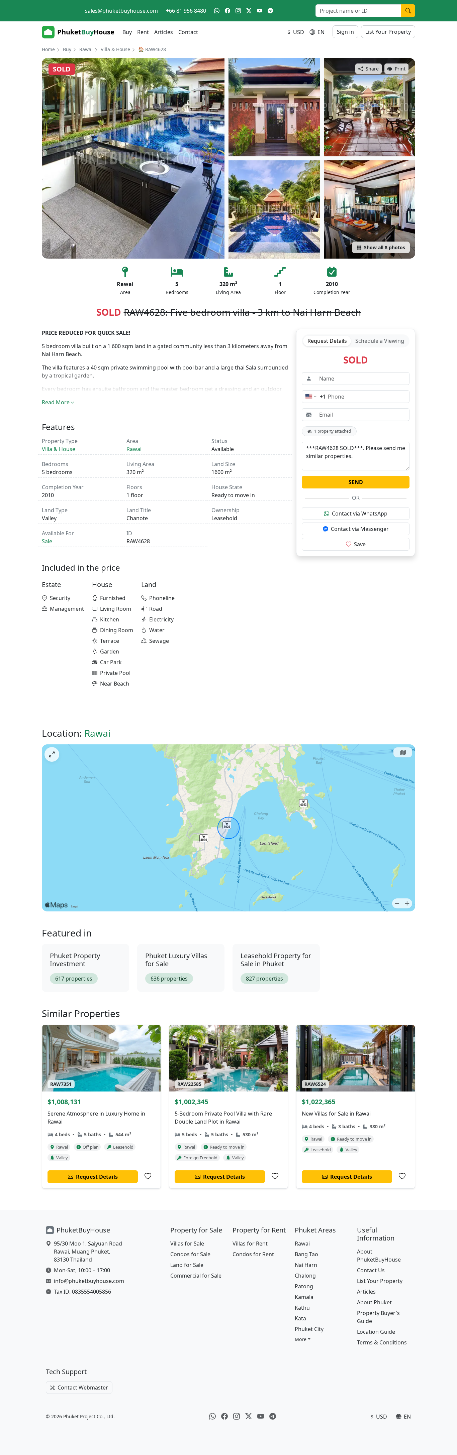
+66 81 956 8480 (186, 10)
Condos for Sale (190, 1254)
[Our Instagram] (238, 11)
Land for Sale (186, 1265)
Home (48, 49)
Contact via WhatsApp (359, 513)
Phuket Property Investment (75, 959)
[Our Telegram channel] (270, 11)
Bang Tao (306, 1254)
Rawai (86, 49)
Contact (188, 32)
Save (360, 544)
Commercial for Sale (195, 1275)
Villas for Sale (187, 1243)
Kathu (302, 1307)
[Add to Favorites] (148, 1176)
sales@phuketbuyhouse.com (121, 10)
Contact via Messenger (360, 529)
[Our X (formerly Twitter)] (249, 11)
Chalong (305, 1275)
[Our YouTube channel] (259, 11)
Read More (56, 402)
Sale (47, 541)
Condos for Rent (253, 1254)
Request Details (327, 340)
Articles (163, 32)
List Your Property (388, 31)
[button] (302, 1339)
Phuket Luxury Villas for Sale (176, 959)
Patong (304, 1286)
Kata (300, 1318)
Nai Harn (306, 1265)
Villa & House (115, 49)
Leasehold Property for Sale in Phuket (276, 959)
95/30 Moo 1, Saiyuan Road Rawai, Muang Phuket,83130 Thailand (88, 1251)
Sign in (345, 31)
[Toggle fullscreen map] (51, 754)
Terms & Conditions (382, 1342)
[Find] (408, 10)
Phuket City (309, 1329)
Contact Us (371, 1270)
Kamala (304, 1297)
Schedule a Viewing (379, 340)
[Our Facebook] (227, 11)
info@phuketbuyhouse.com (89, 1281)
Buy (127, 32)
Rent (143, 32)
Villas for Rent (250, 1243)
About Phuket (374, 1302)
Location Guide (376, 1331)
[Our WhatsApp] (216, 11)
